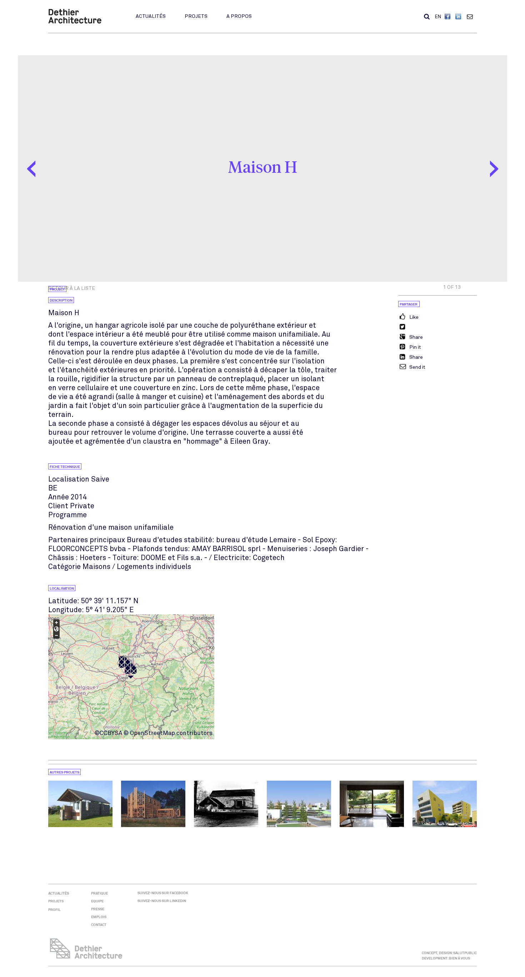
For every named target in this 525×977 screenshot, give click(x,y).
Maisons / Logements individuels (136, 566)
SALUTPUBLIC (465, 953)
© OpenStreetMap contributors (168, 733)
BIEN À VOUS (459, 958)
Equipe (97, 901)
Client (58, 506)
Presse (97, 909)
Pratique (99, 893)
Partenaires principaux (86, 539)
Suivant (494, 168)
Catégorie (64, 566)
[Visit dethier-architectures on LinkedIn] (458, 17)
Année (58, 497)
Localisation (68, 479)
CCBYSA (111, 733)
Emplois (98, 917)
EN (438, 17)
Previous (31, 168)
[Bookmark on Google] (410, 337)
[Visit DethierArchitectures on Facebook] (448, 17)
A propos (239, 16)
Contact (471, 16)
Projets (196, 16)
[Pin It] (409, 347)
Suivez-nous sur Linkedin (162, 900)
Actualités (151, 16)
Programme (67, 514)
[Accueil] (74, 22)
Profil (54, 909)
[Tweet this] (402, 327)
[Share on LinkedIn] (410, 357)
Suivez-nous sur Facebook (163, 893)
